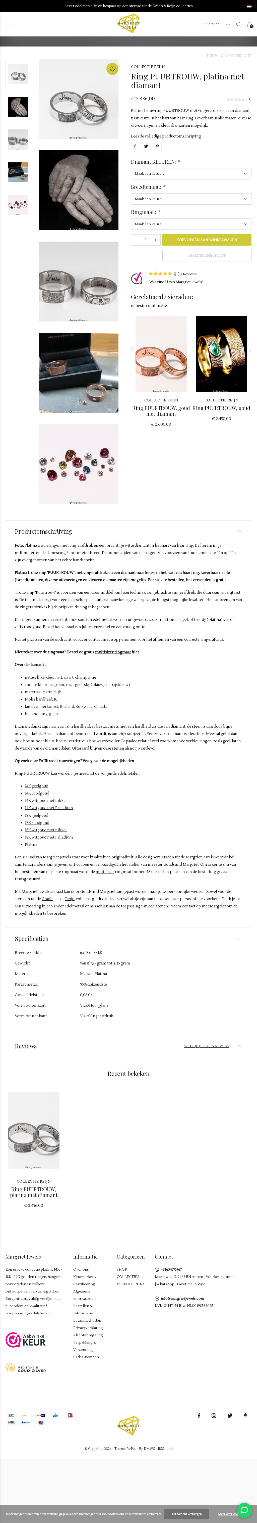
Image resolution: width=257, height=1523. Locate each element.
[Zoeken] (238, 24)
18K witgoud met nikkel (46, 830)
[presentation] (132, 350)
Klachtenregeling (88, 1335)
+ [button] (156, 240)
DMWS (149, 1449)
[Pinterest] (245, 1415)
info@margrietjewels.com (182, 1298)
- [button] (136, 240)
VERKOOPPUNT (131, 1284)
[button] (10, 23)
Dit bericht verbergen (187, 1514)
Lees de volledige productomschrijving (166, 136)
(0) (248, 99)
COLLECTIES (128, 1277)
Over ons (81, 1269)
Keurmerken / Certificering (84, 1280)
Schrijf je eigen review (206, 1046)
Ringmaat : (145, 212)
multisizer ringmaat (113, 652)
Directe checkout (207, 255)
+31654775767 (171, 1269)
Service (213, 24)
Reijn (70, 899)
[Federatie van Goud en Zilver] (26, 1367)
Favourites (112, 69)
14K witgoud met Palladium (49, 808)
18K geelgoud (36, 815)
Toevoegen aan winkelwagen (207, 240)
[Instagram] (214, 1415)
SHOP (122, 1269)
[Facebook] (199, 1415)
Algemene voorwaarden (84, 1295)
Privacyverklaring (88, 1328)
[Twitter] (230, 1415)
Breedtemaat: (148, 187)
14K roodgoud (37, 793)
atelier (134, 864)
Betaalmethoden (87, 1320)
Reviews (190, 274)
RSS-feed (165, 1449)
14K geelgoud (36, 786)
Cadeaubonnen (86, 1357)
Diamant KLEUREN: (155, 161)
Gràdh (47, 899)
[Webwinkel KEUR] (26, 1339)
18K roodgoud (37, 822)
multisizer (105, 871)
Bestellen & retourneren (83, 1310)
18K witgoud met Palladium (49, 837)
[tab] (128, 531)
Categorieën (131, 1256)
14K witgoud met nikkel (46, 800)
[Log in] (228, 24)
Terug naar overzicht (228, 56)
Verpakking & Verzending (84, 1346)
